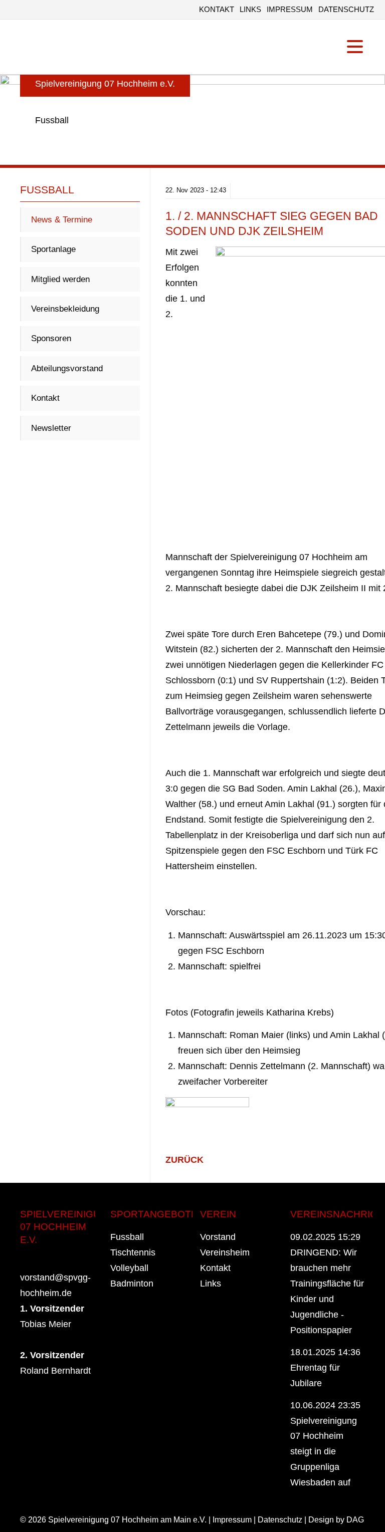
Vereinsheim (225, 1252)
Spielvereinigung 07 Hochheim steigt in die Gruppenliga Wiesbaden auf (323, 1452)
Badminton (131, 1284)
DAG (355, 1519)
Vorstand (218, 1237)
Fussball (127, 1237)
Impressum (290, 9)
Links (250, 9)
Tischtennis (132, 1252)
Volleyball (129, 1268)
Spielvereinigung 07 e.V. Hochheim (42, 47)
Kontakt (216, 9)
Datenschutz (346, 9)
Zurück (184, 1160)
